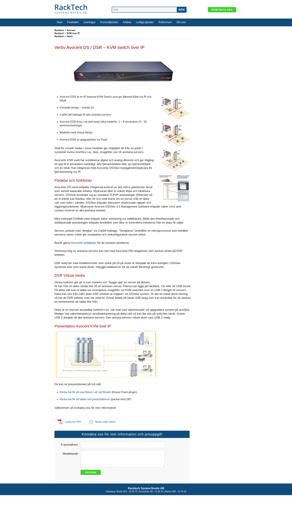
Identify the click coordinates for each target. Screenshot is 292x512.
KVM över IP (73, 33)
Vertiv (70, 36)
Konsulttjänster (109, 22)
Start (59, 22)
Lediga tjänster (145, 22)
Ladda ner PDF (73, 421)
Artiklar (127, 22)
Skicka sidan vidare (105, 421)
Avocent (71, 30)
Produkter (73, 22)
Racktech (59, 30)
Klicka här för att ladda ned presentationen (85, 399)
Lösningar (89, 22)
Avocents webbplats (83, 242)
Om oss (181, 22)
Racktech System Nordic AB (146, 488)
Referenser (165, 22)
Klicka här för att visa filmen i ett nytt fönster (85, 392)
